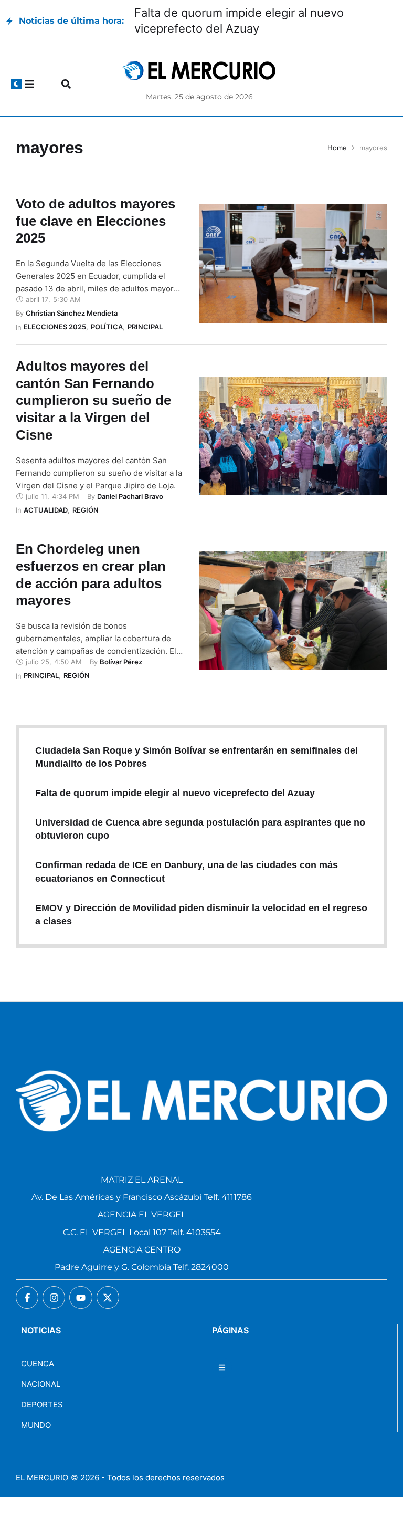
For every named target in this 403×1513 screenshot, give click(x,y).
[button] (16, 84)
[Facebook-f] (27, 1297)
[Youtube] (80, 1297)
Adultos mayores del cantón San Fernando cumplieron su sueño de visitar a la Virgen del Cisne (93, 400)
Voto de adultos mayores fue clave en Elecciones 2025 (95, 221)
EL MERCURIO (42, 1478)
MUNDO (36, 1425)
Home (337, 147)
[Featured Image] (293, 263)
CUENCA (37, 1364)
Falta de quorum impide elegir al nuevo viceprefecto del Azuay (175, 793)
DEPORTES (42, 1405)
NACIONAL (40, 1384)
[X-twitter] (108, 1297)
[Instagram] (54, 1297)
